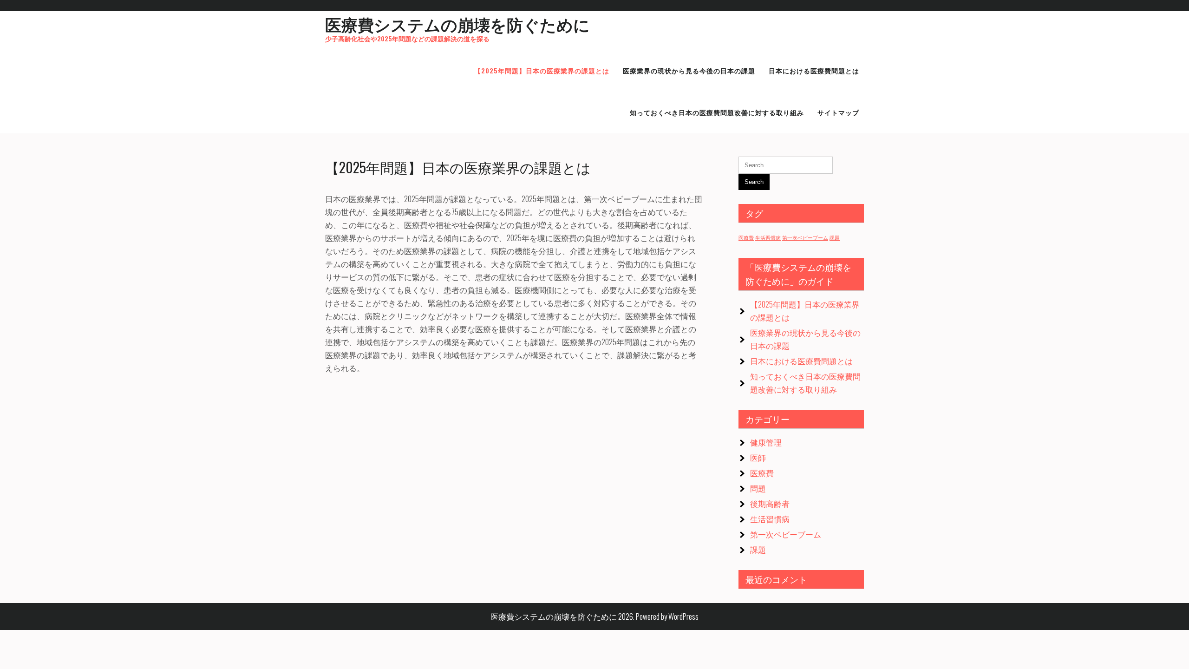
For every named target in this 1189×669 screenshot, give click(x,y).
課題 (835, 237)
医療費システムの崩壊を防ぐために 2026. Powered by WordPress (594, 616)
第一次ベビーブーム (805, 237)
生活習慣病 (768, 237)
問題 (758, 488)
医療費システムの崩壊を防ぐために (457, 24)
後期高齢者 (770, 503)
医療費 (746, 237)
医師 (758, 457)
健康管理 (766, 442)
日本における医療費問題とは (801, 361)
